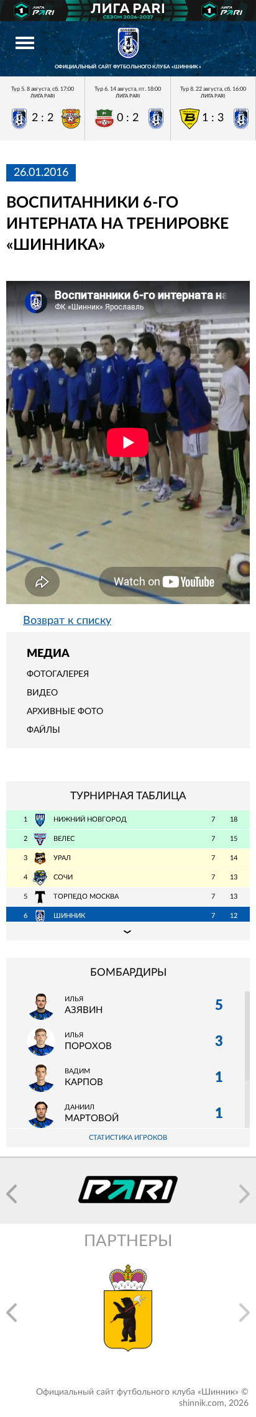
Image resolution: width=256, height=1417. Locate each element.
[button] (11, 1194)
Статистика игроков (128, 1137)
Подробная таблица (128, 931)
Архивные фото (65, 711)
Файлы (43, 730)
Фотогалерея (58, 674)
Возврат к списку (67, 620)
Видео (42, 693)
